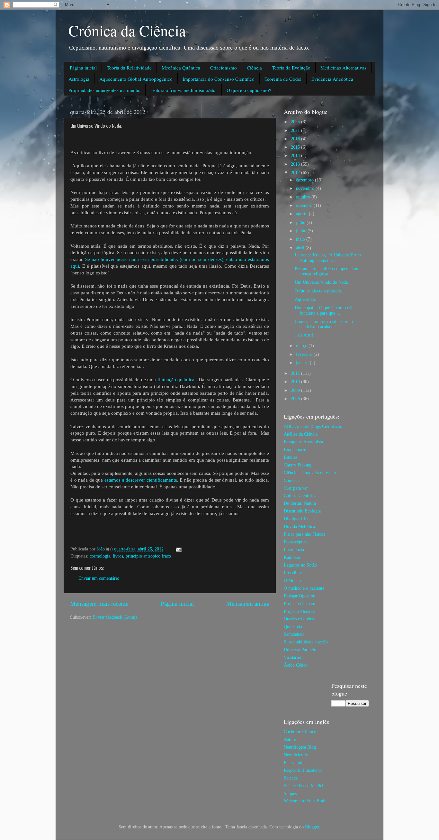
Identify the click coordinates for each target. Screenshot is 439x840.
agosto (302, 213)
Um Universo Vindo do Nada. (322, 282)
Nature (290, 739)
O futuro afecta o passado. (318, 291)
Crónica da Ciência (127, 30)
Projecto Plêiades (299, 611)
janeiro (303, 362)
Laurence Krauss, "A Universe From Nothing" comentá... (328, 258)
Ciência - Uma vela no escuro (310, 472)
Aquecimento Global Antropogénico (136, 79)
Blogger (312, 827)
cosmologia (100, 556)
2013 (296, 164)
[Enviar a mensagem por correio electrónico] (178, 549)
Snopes (290, 793)
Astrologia (78, 79)
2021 (296, 130)
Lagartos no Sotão (300, 565)
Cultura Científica (300, 495)
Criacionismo (223, 67)
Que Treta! (294, 626)
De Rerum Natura (300, 503)
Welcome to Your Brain (305, 800)
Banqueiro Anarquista (303, 441)
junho (302, 230)
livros (118, 556)
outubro (303, 197)
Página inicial (83, 67)
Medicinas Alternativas (343, 67)
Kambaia (292, 557)
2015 (296, 147)
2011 (296, 373)
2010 (296, 381)
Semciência (294, 634)
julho (301, 222)
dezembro (305, 180)
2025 (296, 121)
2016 (296, 138)
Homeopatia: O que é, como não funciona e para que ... (324, 310)
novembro (306, 188)
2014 (296, 155)
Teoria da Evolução (291, 67)
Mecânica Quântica (181, 67)
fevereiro (305, 354)
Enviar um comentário (98, 578)
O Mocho (292, 580)
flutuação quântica (176, 379)
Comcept (292, 480)
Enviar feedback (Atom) (115, 617)
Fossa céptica (296, 542)
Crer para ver (296, 488)
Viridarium (294, 657)
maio (301, 239)
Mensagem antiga (247, 603)
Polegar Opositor (299, 596)
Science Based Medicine (305, 785)
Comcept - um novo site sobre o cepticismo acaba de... (324, 324)
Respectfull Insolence (303, 770)
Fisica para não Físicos (304, 534)
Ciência (254, 67)
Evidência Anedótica (332, 79)
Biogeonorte (295, 449)
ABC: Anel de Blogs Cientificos (313, 426)
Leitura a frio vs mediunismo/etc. (183, 90)
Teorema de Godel (282, 79)
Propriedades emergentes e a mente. (104, 90)
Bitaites (290, 457)
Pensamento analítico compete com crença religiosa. (326, 271)
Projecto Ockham (299, 603)
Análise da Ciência (301, 434)
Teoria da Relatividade (129, 67)
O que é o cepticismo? (249, 90)
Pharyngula (294, 762)
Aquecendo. (305, 299)
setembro (305, 205)
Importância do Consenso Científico (219, 79)
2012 (296, 172)
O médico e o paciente (304, 588)
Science (291, 778)
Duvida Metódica (299, 526)
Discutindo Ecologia (302, 511)
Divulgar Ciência (299, 518)
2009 (296, 390)
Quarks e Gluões (299, 618)
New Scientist (296, 754)
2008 (296, 398)
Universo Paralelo (300, 649)
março (302, 345)
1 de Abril (304, 335)
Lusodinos (293, 572)
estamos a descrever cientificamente (140, 480)
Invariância (294, 549)
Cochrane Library (300, 731)
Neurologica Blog (300, 747)
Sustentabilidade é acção (306, 642)
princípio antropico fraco (148, 556)
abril (301, 247)
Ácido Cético (296, 665)
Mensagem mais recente (99, 603)
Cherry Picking (297, 465)
